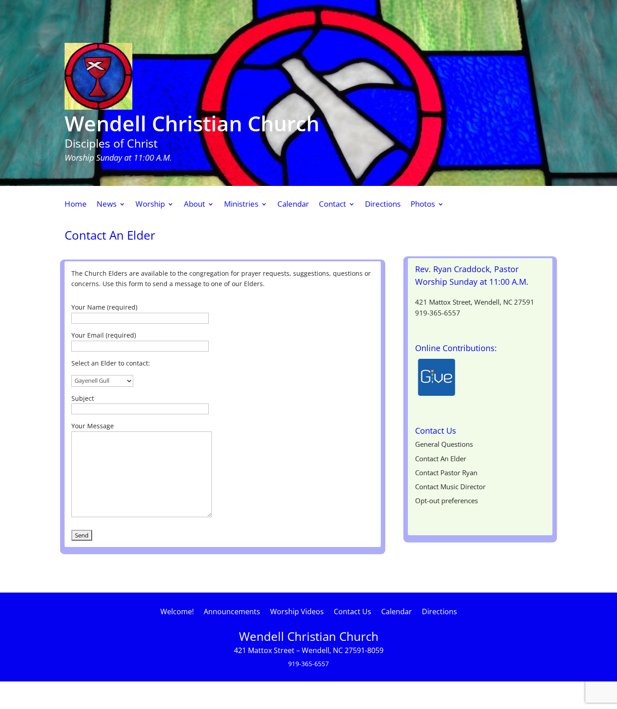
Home (76, 205)
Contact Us (352, 612)
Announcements (232, 612)
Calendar (293, 205)
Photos (423, 205)
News (107, 205)
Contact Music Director (450, 486)
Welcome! (177, 612)
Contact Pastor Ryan (446, 472)
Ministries (241, 205)
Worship (150, 205)
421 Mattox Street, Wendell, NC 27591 (474, 301)
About (194, 205)
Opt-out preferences (446, 500)
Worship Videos (297, 612)
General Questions (444, 444)
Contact (332, 205)
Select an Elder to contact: (110, 363)
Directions (383, 205)
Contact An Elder (440, 458)
